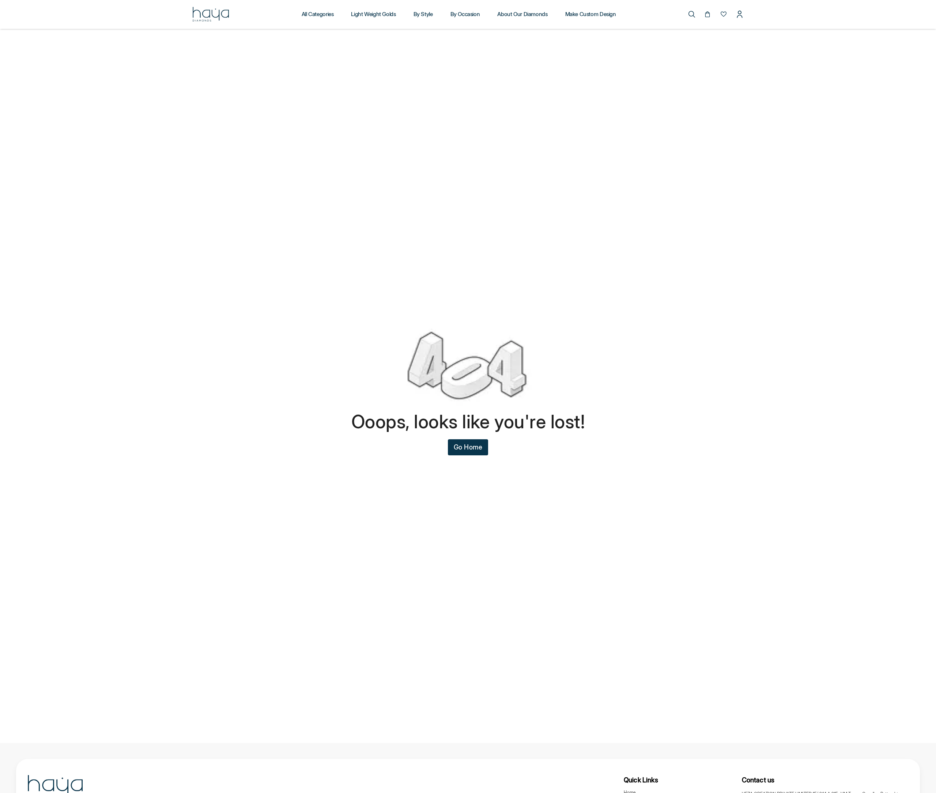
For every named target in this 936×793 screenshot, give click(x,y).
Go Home (468, 447)
